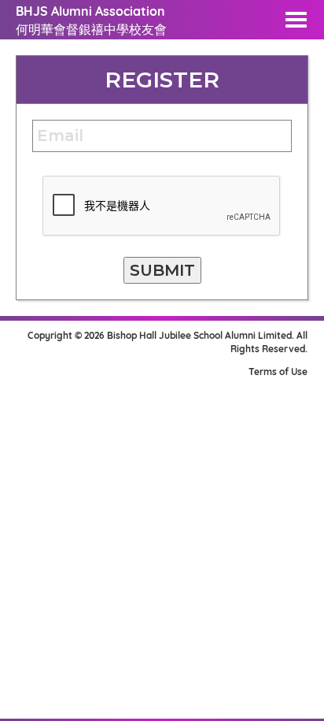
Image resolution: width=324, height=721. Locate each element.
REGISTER (162, 79)
